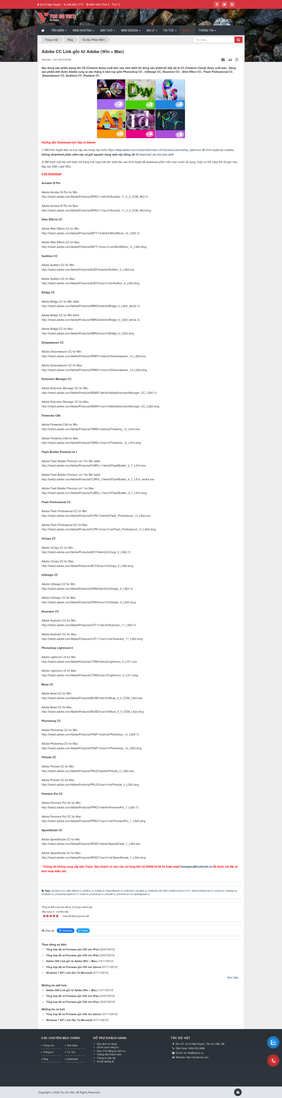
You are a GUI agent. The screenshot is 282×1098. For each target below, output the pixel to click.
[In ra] (230, 59)
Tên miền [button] (58, 30)
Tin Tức (71, 1052)
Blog (45, 1059)
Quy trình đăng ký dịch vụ (111, 1051)
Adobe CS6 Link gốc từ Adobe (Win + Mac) (71, 961)
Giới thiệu (72, 1045)
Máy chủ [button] (106, 30)
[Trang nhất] (43, 30)
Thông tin (48, 1052)
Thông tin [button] (206, 30)
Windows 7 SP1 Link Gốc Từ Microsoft (69, 972)
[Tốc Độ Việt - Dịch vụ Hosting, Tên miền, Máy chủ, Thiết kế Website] (56, 17)
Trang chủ (48, 1045)
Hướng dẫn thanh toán (109, 1054)
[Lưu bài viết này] (237, 59)
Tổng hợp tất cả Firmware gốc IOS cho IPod (72, 949)
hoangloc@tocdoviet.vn (196, 866)
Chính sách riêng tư (108, 1047)
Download (72, 1059)
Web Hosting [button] (82, 30)
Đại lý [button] (151, 30)
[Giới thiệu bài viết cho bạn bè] (223, 59)
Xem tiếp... (233, 977)
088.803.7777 (75, 4)
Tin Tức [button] (169, 30)
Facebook (67, 930)
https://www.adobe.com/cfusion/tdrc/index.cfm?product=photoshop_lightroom (154, 150)
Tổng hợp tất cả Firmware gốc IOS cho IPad (72, 955)
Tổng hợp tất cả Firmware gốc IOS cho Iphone (73, 967)
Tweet (85, 930)
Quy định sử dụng (107, 1044)
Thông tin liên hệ (106, 1058)
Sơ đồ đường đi (105, 1061)
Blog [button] (187, 30)
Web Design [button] (130, 30)
